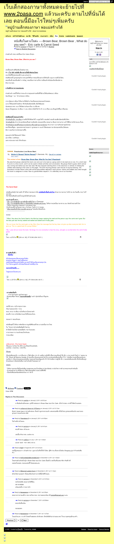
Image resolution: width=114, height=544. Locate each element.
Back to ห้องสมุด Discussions (26, 49)
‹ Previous (9, 520)
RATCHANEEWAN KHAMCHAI (29, 458)
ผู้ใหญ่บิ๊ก (20, 529)
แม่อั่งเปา (26, 439)
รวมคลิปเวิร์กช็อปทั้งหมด (96, 69)
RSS (7, 524)
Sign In (85, 1)
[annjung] (9, 46)
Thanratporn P (24, 418)
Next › (25, 520)
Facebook (20, 388)
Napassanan (24, 492)
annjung (23, 47)
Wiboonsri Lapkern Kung (27, 471)
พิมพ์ (21, 448)
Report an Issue (92, 529)
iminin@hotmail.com (57, 495)
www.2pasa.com (23, 13)
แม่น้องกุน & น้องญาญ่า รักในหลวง (30, 408)
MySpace (11, 388)
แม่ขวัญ (26, 400)
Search (112, 1)
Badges (83, 529)
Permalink (17, 401)
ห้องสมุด (51, 47)
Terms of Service (104, 529)
